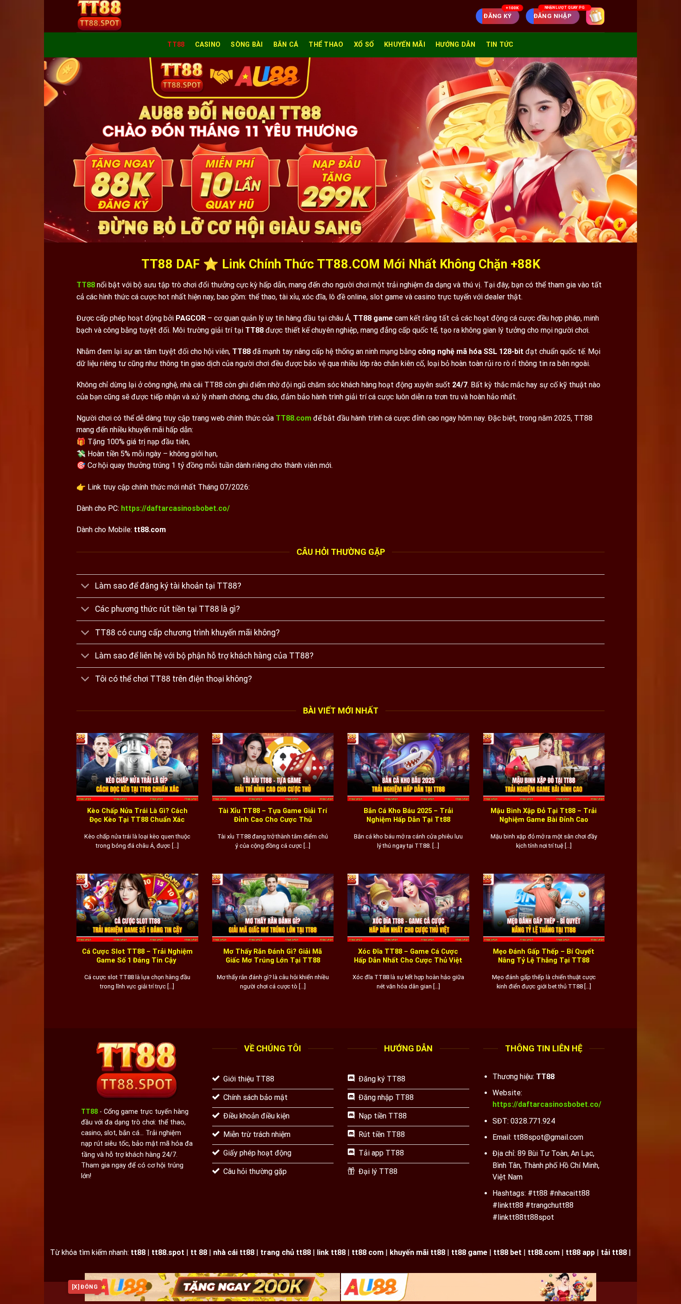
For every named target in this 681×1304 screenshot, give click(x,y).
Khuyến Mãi (404, 45)
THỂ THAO (326, 45)
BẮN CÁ (286, 45)
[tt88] (124, 16)
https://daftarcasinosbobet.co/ (175, 508)
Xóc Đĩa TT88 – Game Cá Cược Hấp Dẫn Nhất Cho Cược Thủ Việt (408, 955)
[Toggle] (85, 587)
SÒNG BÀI (247, 45)
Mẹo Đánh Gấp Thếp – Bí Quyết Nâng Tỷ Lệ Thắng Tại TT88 (543, 955)
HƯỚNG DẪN (455, 45)
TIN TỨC (500, 45)
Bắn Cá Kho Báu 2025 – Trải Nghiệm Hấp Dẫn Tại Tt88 (408, 815)
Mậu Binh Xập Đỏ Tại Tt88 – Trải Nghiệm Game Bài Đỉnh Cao (544, 815)
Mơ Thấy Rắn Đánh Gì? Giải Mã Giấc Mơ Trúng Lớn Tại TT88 (272, 955)
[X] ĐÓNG (85, 1287)
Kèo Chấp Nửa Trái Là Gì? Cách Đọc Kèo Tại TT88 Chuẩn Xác (137, 815)
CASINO (208, 45)
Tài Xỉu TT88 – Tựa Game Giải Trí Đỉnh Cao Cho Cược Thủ (272, 815)
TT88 (175, 45)
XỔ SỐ (364, 45)
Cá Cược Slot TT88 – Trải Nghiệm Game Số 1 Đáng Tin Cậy (137, 955)
